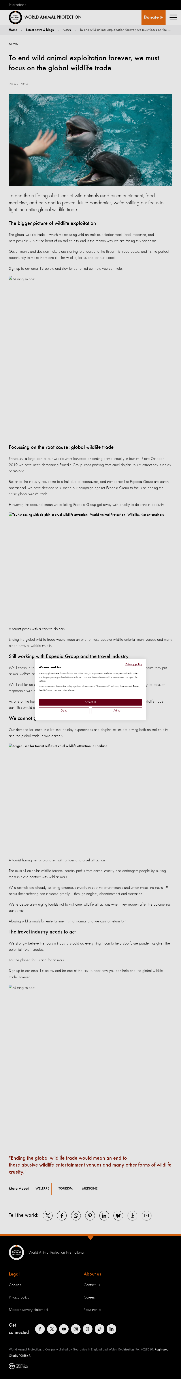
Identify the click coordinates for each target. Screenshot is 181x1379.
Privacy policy (133, 664)
